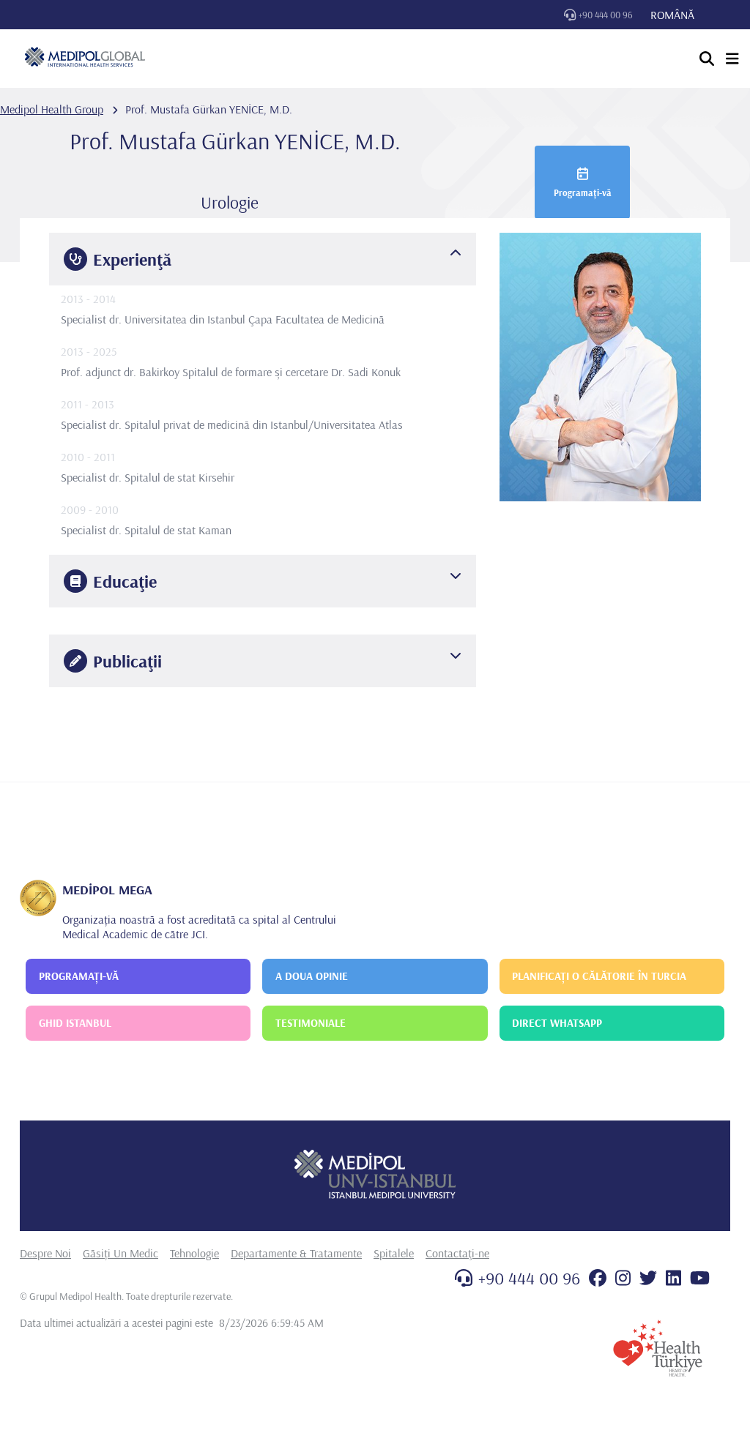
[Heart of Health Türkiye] (658, 1348)
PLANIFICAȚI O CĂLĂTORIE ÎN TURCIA (599, 976)
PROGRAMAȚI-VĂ (79, 976)
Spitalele (394, 1253)
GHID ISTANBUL (75, 1023)
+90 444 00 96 (606, 14)
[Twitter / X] (648, 1278)
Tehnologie (194, 1253)
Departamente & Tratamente (296, 1253)
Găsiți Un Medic (120, 1253)
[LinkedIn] (673, 1278)
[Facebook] (597, 1278)
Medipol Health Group (51, 109)
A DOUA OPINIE (311, 976)
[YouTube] (700, 1278)
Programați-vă (583, 192)
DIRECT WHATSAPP (557, 1023)
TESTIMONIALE (310, 1023)
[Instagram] (623, 1278)
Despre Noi (45, 1253)
